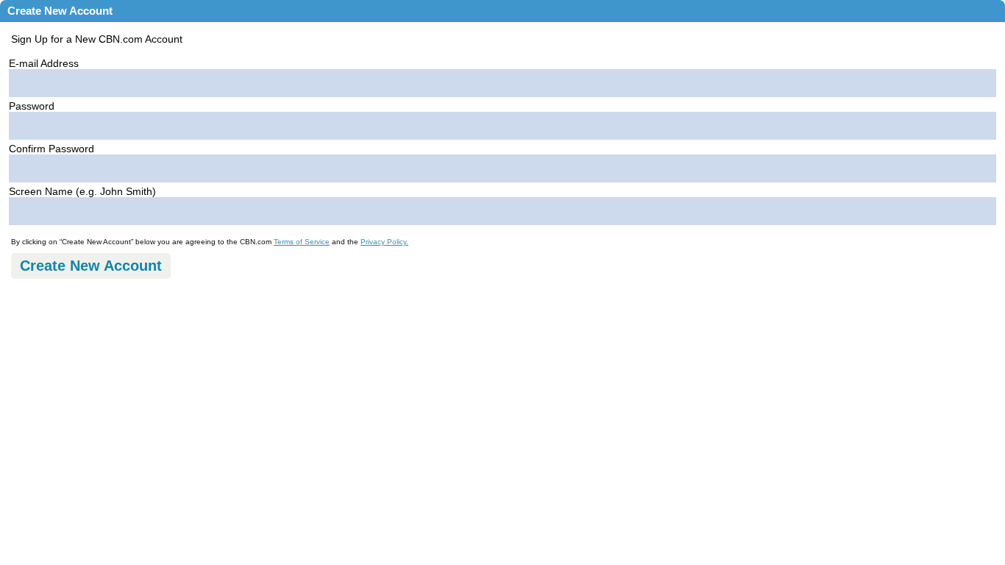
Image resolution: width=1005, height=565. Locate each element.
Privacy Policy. (384, 242)
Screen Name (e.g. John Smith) (82, 191)
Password (31, 106)
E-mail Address (44, 63)
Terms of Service (302, 242)
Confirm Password (51, 148)
